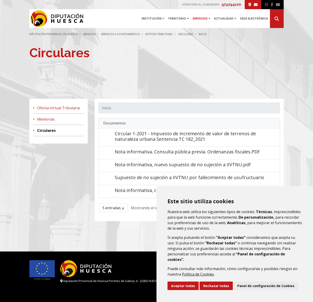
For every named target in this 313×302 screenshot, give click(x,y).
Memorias (46, 119)
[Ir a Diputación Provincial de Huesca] (56, 18)
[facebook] (272, 4)
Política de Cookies (198, 274)
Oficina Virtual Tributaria (58, 107)
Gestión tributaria (159, 34)
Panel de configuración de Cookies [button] (265, 286)
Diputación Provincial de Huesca (53, 34)
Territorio (179, 18)
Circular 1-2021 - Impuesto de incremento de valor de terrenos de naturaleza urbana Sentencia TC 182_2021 (185, 136)
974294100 (231, 4)
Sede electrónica (254, 18)
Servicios (202, 18)
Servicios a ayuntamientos (120, 34)
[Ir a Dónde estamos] (249, 4)
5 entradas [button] (111, 207)
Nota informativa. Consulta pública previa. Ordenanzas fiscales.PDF (187, 152)
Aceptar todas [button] (183, 286)
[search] (277, 18)
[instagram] (266, 4)
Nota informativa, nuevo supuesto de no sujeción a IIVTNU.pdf (183, 164)
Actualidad (226, 18)
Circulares (185, 34)
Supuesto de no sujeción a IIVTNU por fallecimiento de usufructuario (189, 177)
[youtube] (278, 4)
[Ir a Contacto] (256, 4)
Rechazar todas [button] (216, 286)
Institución (154, 18)
